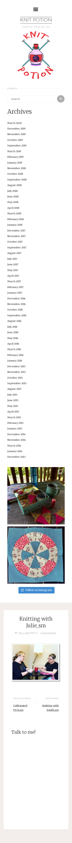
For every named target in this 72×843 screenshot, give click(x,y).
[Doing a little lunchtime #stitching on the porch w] (36, 495)
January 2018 (14, 224)
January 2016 (14, 360)
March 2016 (14, 349)
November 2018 (16, 168)
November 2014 (16, 439)
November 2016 (16, 303)
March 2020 (14, 122)
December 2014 (16, 434)
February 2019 (15, 156)
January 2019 (14, 162)
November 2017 (16, 236)
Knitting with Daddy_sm (50, 707)
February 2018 (15, 219)
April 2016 (13, 343)
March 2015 (14, 417)
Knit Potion (36, 20)
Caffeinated (48, 633)
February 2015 (15, 422)
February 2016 (15, 354)
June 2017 (12, 264)
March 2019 (14, 151)
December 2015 (16, 366)
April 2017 (13, 275)
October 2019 (15, 139)
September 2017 (16, 247)
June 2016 (12, 332)
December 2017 (16, 230)
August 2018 (14, 185)
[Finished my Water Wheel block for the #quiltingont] (36, 555)
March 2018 (14, 213)
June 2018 (13, 196)
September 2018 (17, 179)
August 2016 (14, 320)
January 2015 (14, 428)
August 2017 (14, 253)
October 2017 (15, 241)
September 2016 (16, 315)
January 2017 (14, 292)
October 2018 (15, 173)
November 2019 (16, 134)
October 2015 (15, 377)
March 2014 (14, 445)
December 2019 (16, 128)
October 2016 (15, 309)
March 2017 (14, 281)
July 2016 (12, 326)
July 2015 (12, 394)
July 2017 (12, 258)
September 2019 (16, 145)
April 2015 (13, 411)
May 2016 (12, 338)
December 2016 (16, 298)
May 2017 (12, 270)
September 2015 (16, 383)
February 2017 (15, 287)
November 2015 (16, 371)
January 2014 (14, 451)
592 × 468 (24, 633)
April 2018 (13, 207)
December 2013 (16, 456)
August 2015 (14, 388)
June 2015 (12, 400)
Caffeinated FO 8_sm (20, 707)
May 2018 (12, 202)
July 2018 (12, 190)
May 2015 (12, 405)
